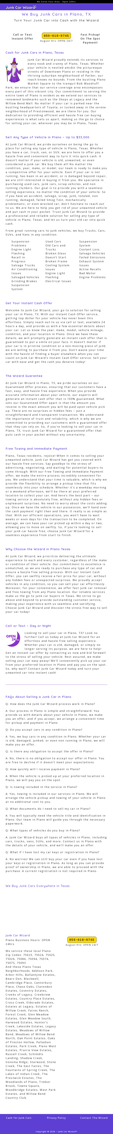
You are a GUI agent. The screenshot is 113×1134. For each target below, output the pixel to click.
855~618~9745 (56, 35)
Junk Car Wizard (18, 935)
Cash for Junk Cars (19, 1117)
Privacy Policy (56, 1117)
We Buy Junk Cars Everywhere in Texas (38, 886)
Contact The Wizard (94, 1117)
